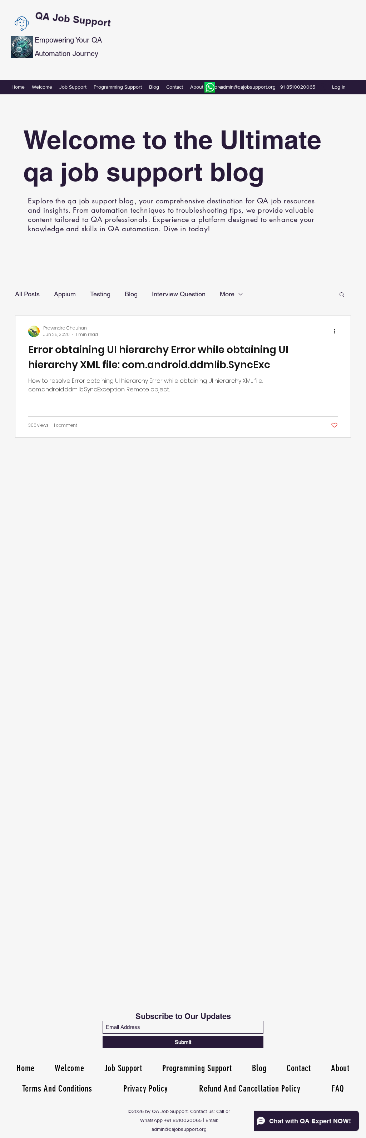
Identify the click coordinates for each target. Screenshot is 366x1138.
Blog (131, 294)
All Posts (27, 294)
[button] (341, 295)
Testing (100, 294)
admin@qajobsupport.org (248, 87)
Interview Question (179, 294)
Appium (65, 294)
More (227, 294)
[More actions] (336, 331)
